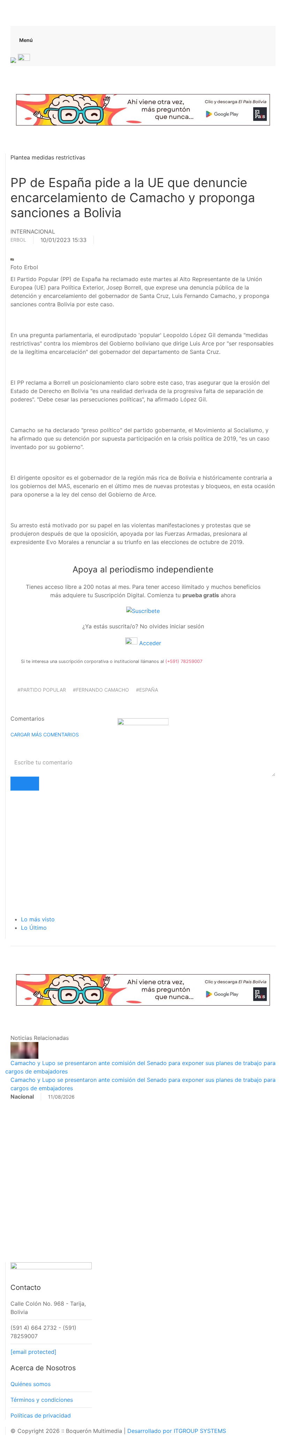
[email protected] (33, 1351)
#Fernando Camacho (101, 690)
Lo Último (34, 927)
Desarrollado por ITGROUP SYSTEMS (176, 1430)
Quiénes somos (30, 1383)
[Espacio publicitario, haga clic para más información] (143, 109)
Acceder (149, 643)
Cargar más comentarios (44, 734)
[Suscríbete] (143, 610)
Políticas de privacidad (40, 1415)
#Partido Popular (41, 690)
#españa (147, 690)
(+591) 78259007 (183, 661)
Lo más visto (38, 919)
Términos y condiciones (41, 1399)
